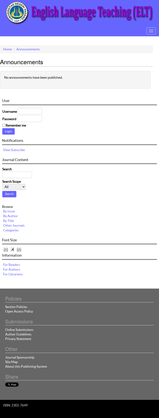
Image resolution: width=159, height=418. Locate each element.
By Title (8, 221)
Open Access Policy (19, 311)
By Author (10, 216)
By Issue (9, 211)
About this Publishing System (26, 366)
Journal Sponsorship (19, 357)
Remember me (16, 125)
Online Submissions (19, 330)
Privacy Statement (18, 339)
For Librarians (13, 274)
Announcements (28, 49)
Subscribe (18, 150)
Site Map (11, 362)
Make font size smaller (6, 249)
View (6, 150)
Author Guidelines (18, 334)
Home (7, 49)
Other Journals (14, 225)
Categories (11, 230)
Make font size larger (19, 249)
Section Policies (16, 307)
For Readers (11, 264)
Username (9, 111)
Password (9, 119)
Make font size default (12, 249)
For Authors (11, 269)
